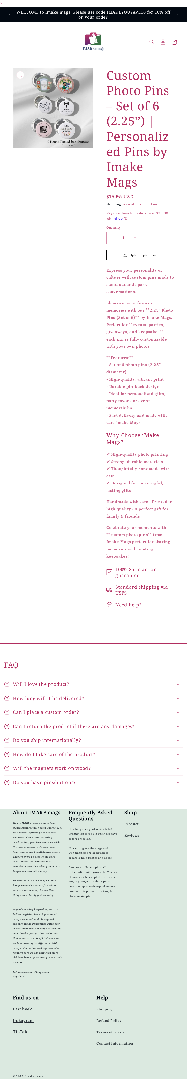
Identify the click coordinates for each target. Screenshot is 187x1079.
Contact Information (114, 1043)
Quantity (113, 228)
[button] (10, 42)
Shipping (113, 204)
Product (131, 824)
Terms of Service (111, 1032)
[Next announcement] (177, 14)
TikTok (20, 1032)
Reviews (131, 835)
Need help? (128, 605)
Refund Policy (109, 1021)
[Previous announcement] (9, 14)
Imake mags (34, 1076)
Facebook (22, 1009)
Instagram (23, 1020)
